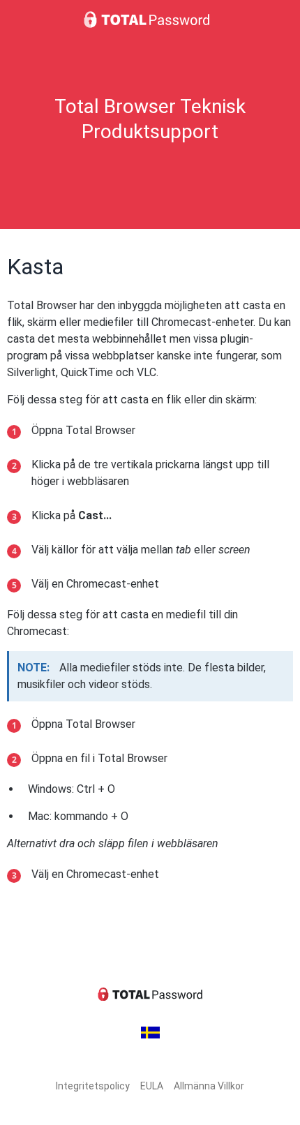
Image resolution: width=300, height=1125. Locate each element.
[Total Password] (150, 19)
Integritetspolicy (93, 1086)
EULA (151, 1086)
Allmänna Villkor (209, 1086)
